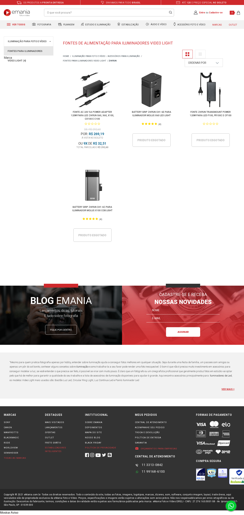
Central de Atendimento (151, 422)
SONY (7, 422)
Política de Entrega (148, 437)
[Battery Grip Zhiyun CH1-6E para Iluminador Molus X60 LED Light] (151, 90)
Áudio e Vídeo (158, 24)
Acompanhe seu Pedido (150, 427)
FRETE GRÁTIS (53, 443)
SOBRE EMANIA (93, 422)
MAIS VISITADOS (54, 422)
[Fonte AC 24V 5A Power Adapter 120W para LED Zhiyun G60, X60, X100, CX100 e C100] (92, 90)
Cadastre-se (216, 12)
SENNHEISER (11, 453)
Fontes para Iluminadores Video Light (84, 61)
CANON (8, 427)
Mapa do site (93, 432)
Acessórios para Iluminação (124, 56)
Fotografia (44, 24)
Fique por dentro (61, 329)
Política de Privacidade (100, 447)
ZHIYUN (112, 61)
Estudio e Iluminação (98, 24)
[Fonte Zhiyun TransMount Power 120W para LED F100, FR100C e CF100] (210, 90)
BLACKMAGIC (11, 437)
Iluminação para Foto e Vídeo (27, 41)
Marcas (217, 24)
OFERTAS (50, 432)
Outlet (233, 24)
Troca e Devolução (147, 432)
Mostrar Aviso (9, 512)
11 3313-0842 (152, 465)
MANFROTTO (11, 432)
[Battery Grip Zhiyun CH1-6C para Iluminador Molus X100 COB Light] (92, 185)
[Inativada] (200, 474)
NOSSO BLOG (92, 437)
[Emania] (17, 12)
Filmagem (68, 24)
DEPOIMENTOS (93, 427)
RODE (7, 443)
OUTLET (49, 437)
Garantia (141, 443)
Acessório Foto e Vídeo (191, 24)
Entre (202, 12)
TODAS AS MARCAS (15, 458)
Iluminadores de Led (221, 375)
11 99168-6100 (153, 471)
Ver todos (18, 24)
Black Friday (93, 443)
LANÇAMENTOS (54, 427)
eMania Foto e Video (66, 56)
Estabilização (130, 24)
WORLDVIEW (11, 447)
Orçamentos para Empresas (158, 448)
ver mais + (228, 389)
